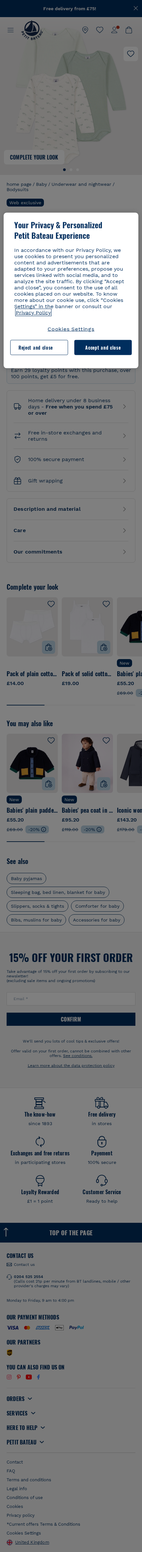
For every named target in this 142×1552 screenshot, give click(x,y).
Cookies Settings (71, 329)
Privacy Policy (33, 312)
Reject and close (35, 347)
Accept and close (103, 347)
